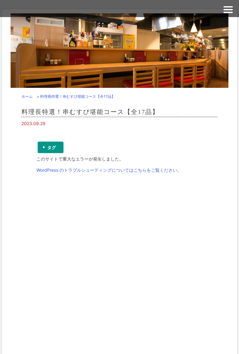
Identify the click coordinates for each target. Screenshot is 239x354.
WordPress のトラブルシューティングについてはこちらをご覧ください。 (108, 170)
